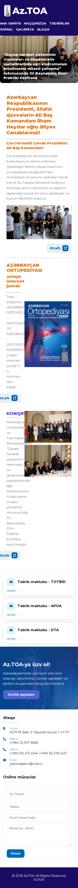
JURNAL (6, 29)
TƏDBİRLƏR (59, 23)
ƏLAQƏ (43, 29)
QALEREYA (25, 29)
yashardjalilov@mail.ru (26, 764)
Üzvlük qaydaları (21, 695)
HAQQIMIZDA (35, 23)
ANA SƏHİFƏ (10, 23)
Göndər (16, 853)
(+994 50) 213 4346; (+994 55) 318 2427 (38, 753)
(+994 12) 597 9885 (24, 743)
